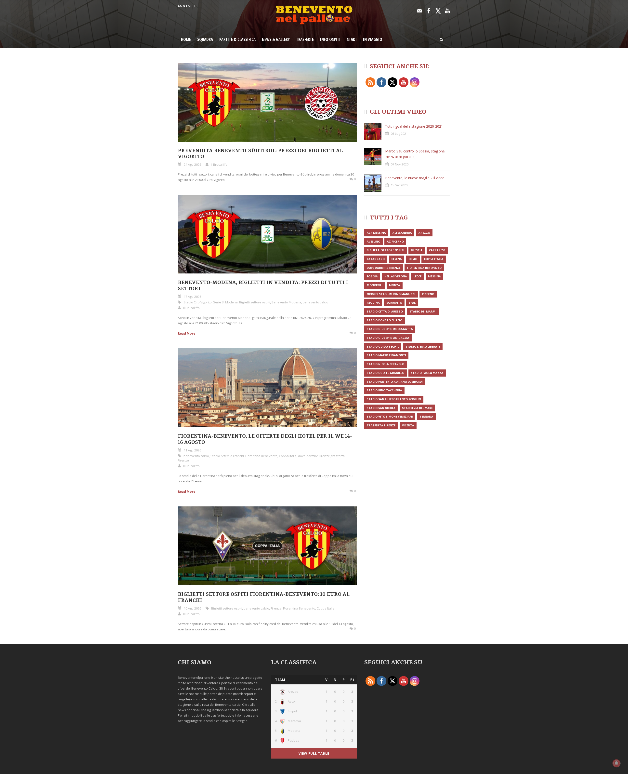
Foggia (372, 276)
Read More (186, 333)
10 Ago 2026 (192, 608)
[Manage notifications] (616, 763)
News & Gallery (276, 39)
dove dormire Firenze (314, 456)
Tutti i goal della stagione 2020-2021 (414, 126)
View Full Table (314, 753)
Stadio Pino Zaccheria (384, 390)
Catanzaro (376, 259)
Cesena (396, 259)
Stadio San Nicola (381, 408)
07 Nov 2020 (399, 164)
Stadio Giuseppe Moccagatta (390, 329)
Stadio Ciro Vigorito (197, 302)
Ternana (426, 416)
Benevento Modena (286, 302)
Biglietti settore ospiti (254, 302)
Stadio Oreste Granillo (385, 373)
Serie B (218, 302)
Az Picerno (395, 241)
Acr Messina (376, 232)
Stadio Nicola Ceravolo (385, 364)
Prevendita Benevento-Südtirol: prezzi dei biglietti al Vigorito (260, 154)
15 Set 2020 (399, 185)
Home (186, 39)
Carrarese (437, 250)
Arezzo (424, 232)
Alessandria (402, 232)
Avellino (373, 241)
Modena (231, 302)
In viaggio (372, 39)
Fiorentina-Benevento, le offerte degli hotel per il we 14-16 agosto (265, 439)
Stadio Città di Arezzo (385, 311)
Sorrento (394, 302)
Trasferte (305, 39)
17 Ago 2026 (192, 296)
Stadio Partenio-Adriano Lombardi (395, 381)
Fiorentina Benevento (261, 456)
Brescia (416, 250)
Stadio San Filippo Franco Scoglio (394, 399)
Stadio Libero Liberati (423, 346)
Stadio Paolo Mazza (427, 373)
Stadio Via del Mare (417, 408)
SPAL (412, 302)
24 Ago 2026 (192, 164)
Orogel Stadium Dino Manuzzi (391, 294)
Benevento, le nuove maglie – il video (415, 178)
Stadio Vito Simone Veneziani (390, 416)
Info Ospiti (330, 39)
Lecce (417, 276)
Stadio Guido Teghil (383, 346)
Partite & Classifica (237, 39)
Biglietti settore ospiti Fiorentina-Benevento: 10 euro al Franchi (264, 597)
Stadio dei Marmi (422, 311)
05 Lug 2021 (399, 133)
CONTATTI (187, 6)
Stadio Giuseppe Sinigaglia (388, 337)
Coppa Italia (288, 456)
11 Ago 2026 (192, 450)
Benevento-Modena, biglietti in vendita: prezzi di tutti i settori (263, 285)
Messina (434, 276)
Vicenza (408, 425)
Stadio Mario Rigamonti (386, 355)
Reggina (373, 302)
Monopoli (374, 285)
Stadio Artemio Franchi (227, 456)
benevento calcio (315, 302)
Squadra (205, 39)
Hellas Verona (395, 276)
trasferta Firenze (381, 425)
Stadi (352, 39)
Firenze (276, 608)
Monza (394, 285)
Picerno (428, 294)
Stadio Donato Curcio (384, 320)
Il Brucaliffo (219, 164)
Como (412, 259)
